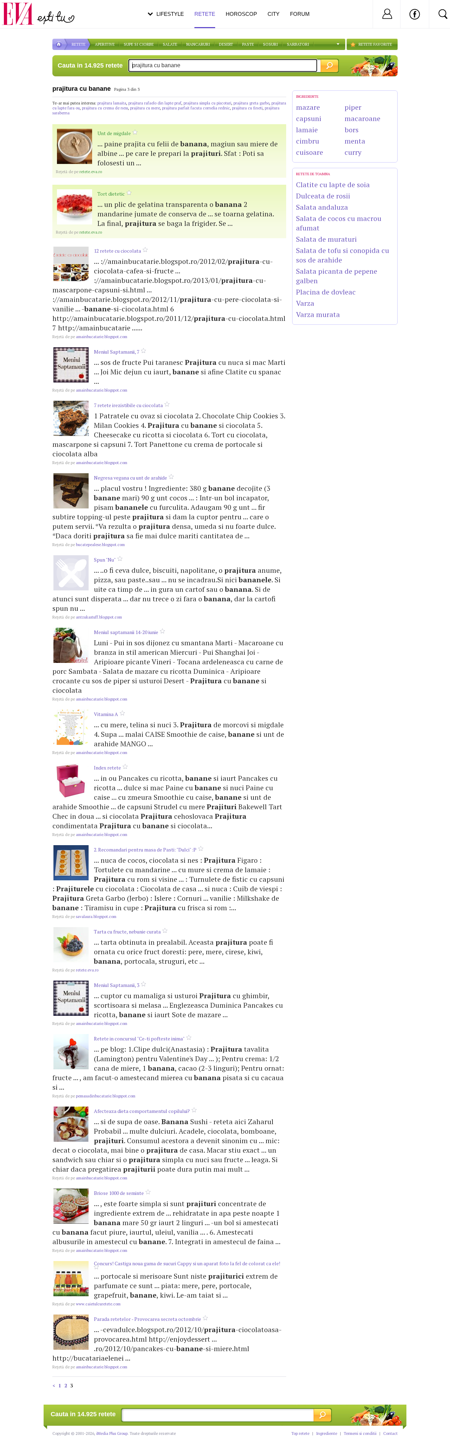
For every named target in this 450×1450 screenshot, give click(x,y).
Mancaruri (198, 44)
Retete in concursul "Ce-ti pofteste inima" (139, 1038)
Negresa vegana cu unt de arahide (130, 477)
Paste (248, 44)
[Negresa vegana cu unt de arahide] (71, 490)
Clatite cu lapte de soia (333, 184)
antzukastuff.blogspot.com (87, 617)
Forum (300, 14)
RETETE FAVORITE (375, 44)
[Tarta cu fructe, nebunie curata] (71, 944)
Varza (305, 303)
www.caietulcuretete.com (86, 1304)
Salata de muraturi (326, 239)
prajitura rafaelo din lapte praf (154, 103)
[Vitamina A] (71, 727)
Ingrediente (326, 1433)
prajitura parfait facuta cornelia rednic (196, 108)
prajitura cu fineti (247, 108)
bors (352, 129)
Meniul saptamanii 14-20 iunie (126, 632)
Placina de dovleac (326, 292)
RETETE (78, 44)
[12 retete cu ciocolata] (71, 263)
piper (353, 107)
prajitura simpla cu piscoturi (207, 103)
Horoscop (241, 14)
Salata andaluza (322, 207)
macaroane (362, 118)
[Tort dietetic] (74, 206)
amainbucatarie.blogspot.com (89, 336)
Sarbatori (298, 44)
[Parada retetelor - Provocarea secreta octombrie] (71, 1332)
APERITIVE (105, 44)
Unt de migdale (114, 133)
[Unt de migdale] (74, 146)
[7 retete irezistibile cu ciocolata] (71, 418)
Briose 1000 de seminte (119, 1193)
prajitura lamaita (111, 103)
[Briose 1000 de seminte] (71, 1206)
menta (355, 141)
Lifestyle (170, 14)
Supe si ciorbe (139, 44)
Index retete (107, 767)
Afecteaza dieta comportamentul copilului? (142, 1111)
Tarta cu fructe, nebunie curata (127, 931)
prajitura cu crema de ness (105, 108)
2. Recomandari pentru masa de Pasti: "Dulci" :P (145, 849)
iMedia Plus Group (112, 1433)
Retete (204, 14)
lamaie (307, 129)
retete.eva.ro (79, 171)
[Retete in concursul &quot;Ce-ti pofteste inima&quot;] (71, 1051)
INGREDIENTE (307, 96)
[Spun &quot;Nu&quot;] (71, 572)
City (273, 14)
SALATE (170, 44)
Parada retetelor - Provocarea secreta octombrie (147, 1319)
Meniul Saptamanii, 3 (116, 985)
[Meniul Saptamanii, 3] (71, 998)
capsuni (308, 118)
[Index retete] (71, 780)
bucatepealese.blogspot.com (88, 544)
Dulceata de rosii (323, 196)
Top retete (300, 1433)
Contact (390, 1433)
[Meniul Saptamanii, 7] (71, 364)
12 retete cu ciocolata (117, 250)
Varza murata (318, 314)
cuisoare (309, 152)
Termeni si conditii (360, 1433)
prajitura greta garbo (251, 103)
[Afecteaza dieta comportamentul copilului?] (71, 1124)
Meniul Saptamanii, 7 (116, 351)
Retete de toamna (313, 174)
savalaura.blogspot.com (84, 916)
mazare (308, 107)
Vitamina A (106, 714)
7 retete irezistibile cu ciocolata (128, 405)
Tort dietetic (111, 193)
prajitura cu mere (145, 108)
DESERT (226, 44)
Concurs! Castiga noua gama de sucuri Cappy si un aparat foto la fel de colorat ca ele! (187, 1263)
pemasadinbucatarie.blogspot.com (93, 1096)
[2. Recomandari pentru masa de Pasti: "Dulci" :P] (71, 862)
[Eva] (22, 8)
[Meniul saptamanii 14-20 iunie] (71, 645)
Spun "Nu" (105, 559)
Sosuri (270, 44)
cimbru (307, 141)
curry (353, 152)
